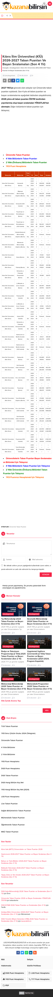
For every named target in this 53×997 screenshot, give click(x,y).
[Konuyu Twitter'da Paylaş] (18, 80)
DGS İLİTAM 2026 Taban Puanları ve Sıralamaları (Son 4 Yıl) (23, 905)
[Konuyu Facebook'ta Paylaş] (13, 80)
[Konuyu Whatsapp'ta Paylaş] (22, 80)
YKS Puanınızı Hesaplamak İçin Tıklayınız (25, 477)
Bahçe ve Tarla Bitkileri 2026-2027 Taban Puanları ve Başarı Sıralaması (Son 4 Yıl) (30, 15)
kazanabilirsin (26, 921)
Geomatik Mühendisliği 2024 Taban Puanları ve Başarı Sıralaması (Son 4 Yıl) (39, 621)
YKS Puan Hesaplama (16, 166)
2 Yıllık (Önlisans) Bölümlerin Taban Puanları (26, 162)
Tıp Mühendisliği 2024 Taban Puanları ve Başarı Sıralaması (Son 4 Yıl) (12, 621)
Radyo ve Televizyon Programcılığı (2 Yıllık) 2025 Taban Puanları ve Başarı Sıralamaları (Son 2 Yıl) (13, 655)
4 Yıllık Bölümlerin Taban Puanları (21, 158)
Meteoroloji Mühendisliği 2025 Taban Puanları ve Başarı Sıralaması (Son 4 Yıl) (13, 686)
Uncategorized (14, 68)
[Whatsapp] (26, 952)
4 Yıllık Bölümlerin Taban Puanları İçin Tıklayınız (28, 466)
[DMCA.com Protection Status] (26, 993)
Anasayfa (5, 68)
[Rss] (35, 952)
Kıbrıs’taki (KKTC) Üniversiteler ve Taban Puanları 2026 (21, 849)
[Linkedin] (30, 952)
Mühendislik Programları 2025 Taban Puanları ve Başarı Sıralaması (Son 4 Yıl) (39, 686)
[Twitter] (22, 952)
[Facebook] (18, 952)
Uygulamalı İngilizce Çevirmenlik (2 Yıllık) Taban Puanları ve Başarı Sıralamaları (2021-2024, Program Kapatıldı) (39, 656)
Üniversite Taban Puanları (18, 155)
